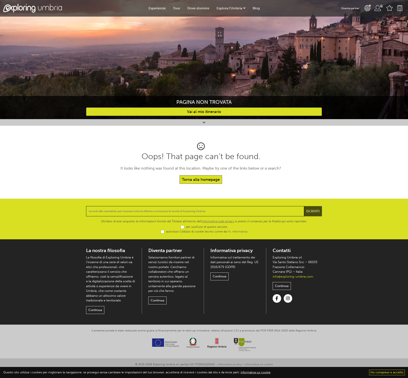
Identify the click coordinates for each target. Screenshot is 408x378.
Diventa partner (350, 8)
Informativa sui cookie (259, 364)
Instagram (288, 298)
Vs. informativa (237, 231)
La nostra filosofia (105, 250)
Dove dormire (198, 8)
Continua (95, 310)
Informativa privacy (231, 250)
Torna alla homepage (201, 179)
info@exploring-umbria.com (293, 276)
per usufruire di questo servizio (206, 227)
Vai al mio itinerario (204, 111)
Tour (176, 8)
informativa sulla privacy (218, 221)
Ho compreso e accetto (387, 372)
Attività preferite (389, 8)
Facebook (277, 298)
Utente (378, 8)
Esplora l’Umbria (229, 8)
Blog (256, 8)
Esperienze (157, 8)
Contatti (282, 250)
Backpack (399, 8)
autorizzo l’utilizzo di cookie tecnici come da (206, 231)
